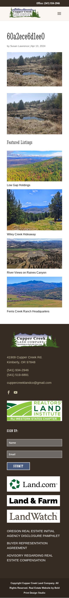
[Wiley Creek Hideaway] (34, 229)
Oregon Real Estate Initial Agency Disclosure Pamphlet (33, 533)
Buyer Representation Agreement (27, 545)
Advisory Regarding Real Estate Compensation (30, 558)
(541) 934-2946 (18, 370)
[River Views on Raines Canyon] (34, 267)
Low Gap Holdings (18, 185)
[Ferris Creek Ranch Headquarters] (34, 306)
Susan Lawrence (19, 46)
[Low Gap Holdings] (34, 180)
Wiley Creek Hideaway (21, 234)
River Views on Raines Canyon (26, 272)
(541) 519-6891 (18, 375)
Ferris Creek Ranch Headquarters (28, 311)
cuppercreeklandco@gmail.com (29, 383)
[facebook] (8, 392)
